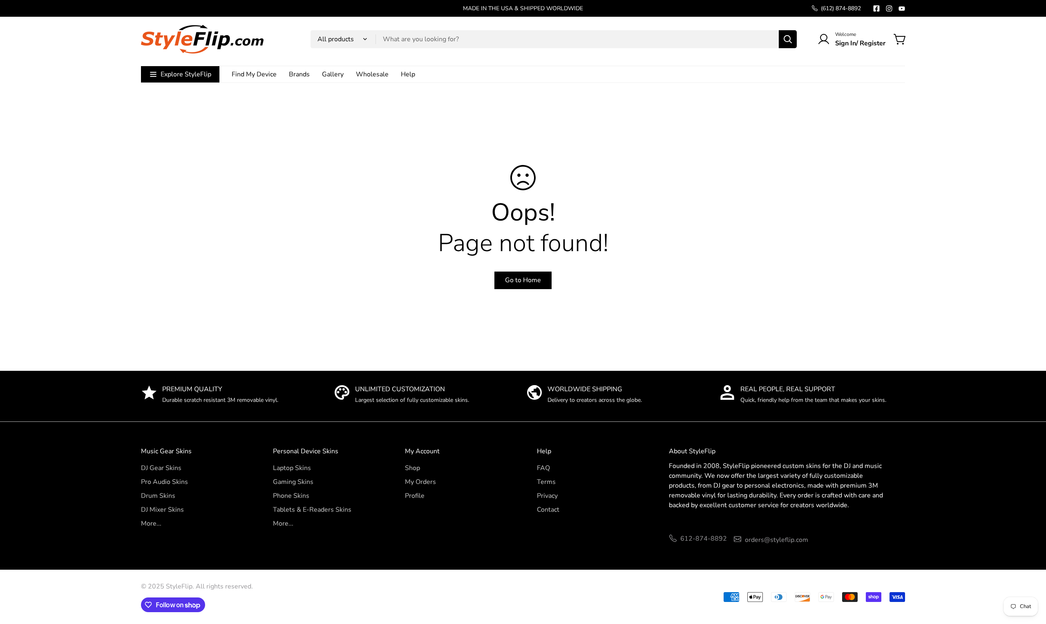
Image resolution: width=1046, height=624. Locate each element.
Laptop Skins (292, 468)
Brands (299, 74)
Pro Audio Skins (164, 481)
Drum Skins (158, 495)
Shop (412, 468)
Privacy (547, 495)
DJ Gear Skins (161, 468)
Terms (546, 481)
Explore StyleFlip (186, 74)
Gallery (333, 74)
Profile (415, 495)
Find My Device (254, 74)
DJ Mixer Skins (162, 509)
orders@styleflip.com (776, 539)
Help (408, 74)
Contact (548, 509)
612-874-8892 (703, 538)
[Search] (788, 39)
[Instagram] (889, 8)
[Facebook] (876, 8)
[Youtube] (901, 8)
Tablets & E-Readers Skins (312, 509)
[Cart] (900, 39)
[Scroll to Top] (1030, 579)
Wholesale (372, 74)
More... (151, 523)
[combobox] (554, 39)
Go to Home (523, 280)
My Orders (420, 481)
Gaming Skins (293, 481)
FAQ (543, 468)
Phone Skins (291, 495)
